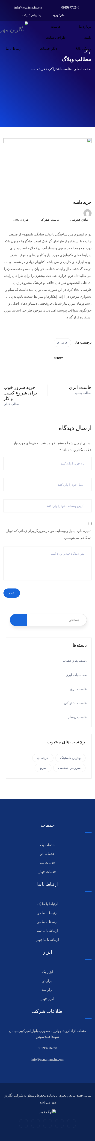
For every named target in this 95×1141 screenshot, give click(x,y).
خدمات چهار (47, 871)
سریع (43, 768)
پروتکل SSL (84, 48)
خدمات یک (47, 845)
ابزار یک (47, 972)
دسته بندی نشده (75, 661)
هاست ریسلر (77, 717)
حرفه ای (62, 342)
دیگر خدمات (48, 48)
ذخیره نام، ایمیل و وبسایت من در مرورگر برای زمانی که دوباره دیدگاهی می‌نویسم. (48, 534)
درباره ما (85, 26)
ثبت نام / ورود (61, 15)
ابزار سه (47, 989)
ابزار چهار (47, 998)
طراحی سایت (56, 37)
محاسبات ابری (76, 675)
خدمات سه (48, 863)
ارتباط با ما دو (47, 913)
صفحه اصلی (83, 69)
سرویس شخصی (69, 768)
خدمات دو (47, 854)
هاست (55, 26)
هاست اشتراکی (49, 219)
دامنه (88, 37)
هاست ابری (78, 689)
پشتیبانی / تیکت (32, 15)
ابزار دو (47, 981)
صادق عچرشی (79, 219)
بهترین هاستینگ (70, 758)
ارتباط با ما (13, 48)
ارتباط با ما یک (47, 904)
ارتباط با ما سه (47, 930)
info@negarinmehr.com (28, 7)
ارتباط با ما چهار (47, 939)
